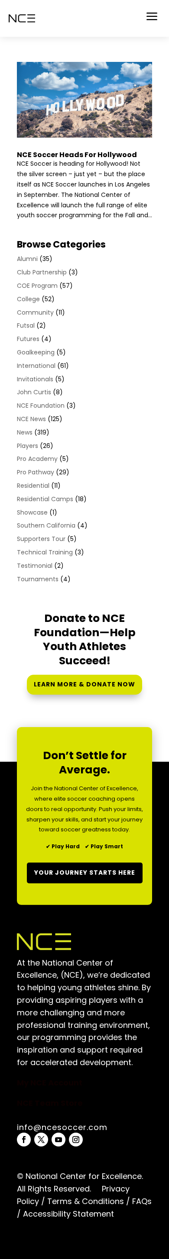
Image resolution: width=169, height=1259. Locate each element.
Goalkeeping (36, 352)
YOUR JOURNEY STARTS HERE (84, 872)
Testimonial (34, 565)
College (28, 299)
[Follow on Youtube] (58, 1139)
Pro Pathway (35, 472)
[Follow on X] (41, 1139)
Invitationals (35, 379)
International (36, 365)
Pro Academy (37, 458)
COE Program (37, 285)
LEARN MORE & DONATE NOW (84, 684)
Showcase (32, 512)
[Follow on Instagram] (76, 1139)
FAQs (142, 1201)
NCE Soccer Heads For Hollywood (77, 155)
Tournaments (37, 579)
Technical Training (45, 552)
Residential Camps (45, 499)
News (24, 432)
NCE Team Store (50, 1103)
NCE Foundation (41, 405)
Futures (28, 339)
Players (27, 445)
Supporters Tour (41, 539)
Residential (33, 485)
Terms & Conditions (85, 1201)
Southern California (46, 525)
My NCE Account (49, 1082)
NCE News (31, 419)
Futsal (26, 325)
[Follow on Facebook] (24, 1139)
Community (35, 312)
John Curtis (34, 392)
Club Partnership (42, 272)
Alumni (27, 258)
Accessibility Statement (67, 1213)
